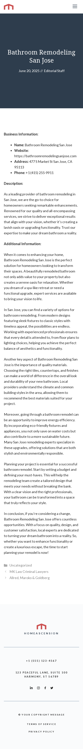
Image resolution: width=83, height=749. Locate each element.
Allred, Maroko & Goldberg (29, 578)
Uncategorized (20, 565)
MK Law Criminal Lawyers (28, 571)
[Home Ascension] (9, 7)
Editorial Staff (54, 71)
